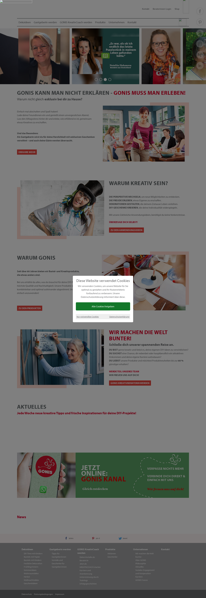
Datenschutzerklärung (119, 316)
